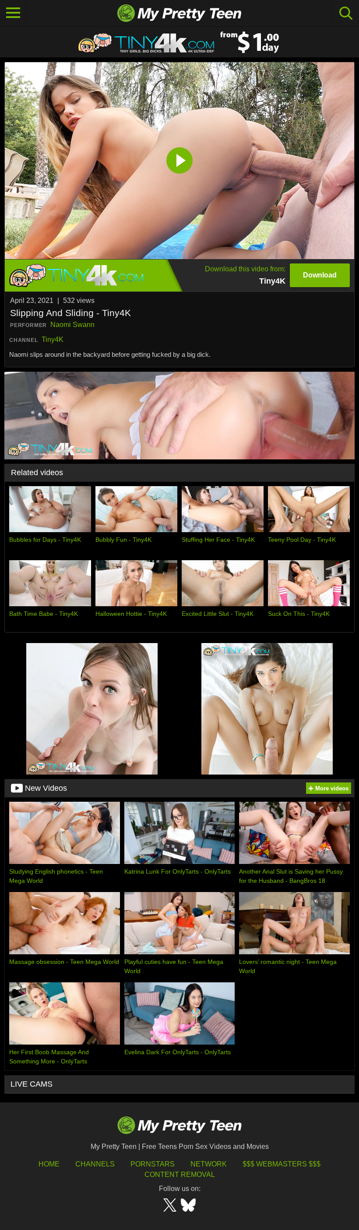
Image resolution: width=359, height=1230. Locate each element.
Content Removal (179, 1174)
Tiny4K (52, 339)
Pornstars (152, 1164)
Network (208, 1164)
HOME (49, 1164)
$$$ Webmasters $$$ (281, 1164)
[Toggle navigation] (13, 13)
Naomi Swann (72, 324)
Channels (95, 1164)
